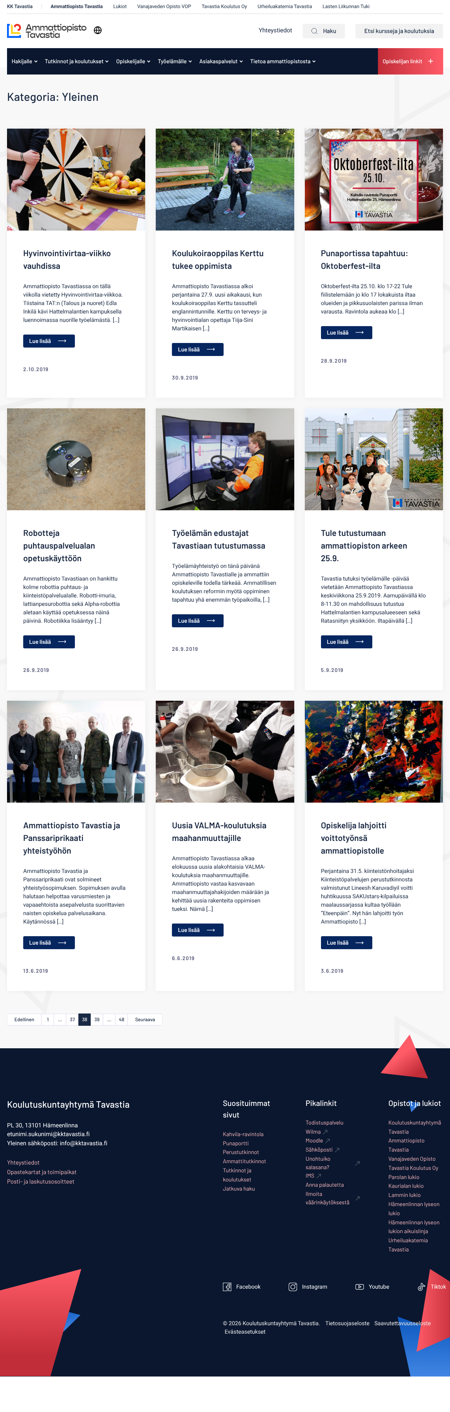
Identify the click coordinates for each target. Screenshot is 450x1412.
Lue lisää (40, 341)
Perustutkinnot (241, 1152)
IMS (310, 1175)
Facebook (248, 1287)
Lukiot (120, 6)
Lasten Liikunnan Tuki (346, 6)
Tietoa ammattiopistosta (280, 61)
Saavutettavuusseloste (402, 1323)
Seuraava (145, 1019)
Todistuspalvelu (324, 1122)
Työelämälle (172, 61)
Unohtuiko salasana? (318, 1163)
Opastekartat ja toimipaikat (42, 1171)
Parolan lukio (403, 1177)
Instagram (314, 1287)
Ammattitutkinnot (244, 1161)
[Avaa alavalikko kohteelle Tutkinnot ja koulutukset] (107, 61)
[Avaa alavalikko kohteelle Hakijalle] (36, 61)
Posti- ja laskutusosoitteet (41, 1181)
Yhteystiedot (275, 30)
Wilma (313, 1131)
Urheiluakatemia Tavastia (285, 6)
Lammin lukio (404, 1195)
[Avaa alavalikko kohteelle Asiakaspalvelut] (241, 61)
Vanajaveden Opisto (412, 1158)
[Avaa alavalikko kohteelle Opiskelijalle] (148, 61)
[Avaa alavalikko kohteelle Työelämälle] (190, 61)
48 (121, 1019)
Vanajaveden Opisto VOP (164, 6)
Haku (329, 30)
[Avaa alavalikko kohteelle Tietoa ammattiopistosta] (314, 61)
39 (97, 1019)
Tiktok (438, 1287)
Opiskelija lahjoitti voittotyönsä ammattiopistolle (354, 837)
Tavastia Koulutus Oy (224, 6)
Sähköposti (319, 1149)
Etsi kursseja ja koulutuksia (399, 30)
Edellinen (24, 1019)
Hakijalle (22, 61)
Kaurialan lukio (406, 1186)
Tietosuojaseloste (347, 1323)
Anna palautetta (325, 1184)
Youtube (379, 1287)
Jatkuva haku (239, 1188)
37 (72, 1019)
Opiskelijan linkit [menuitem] (402, 61)
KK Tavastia (20, 6)
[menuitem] (22, 61)
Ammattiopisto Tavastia (77, 6)
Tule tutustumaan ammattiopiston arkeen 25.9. (364, 545)
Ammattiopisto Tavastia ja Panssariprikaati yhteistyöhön (71, 837)
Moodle (314, 1140)
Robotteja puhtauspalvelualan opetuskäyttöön (59, 545)
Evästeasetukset (245, 1332)
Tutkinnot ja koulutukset (74, 61)
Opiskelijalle (130, 61)
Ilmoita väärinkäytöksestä (327, 1198)
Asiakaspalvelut (218, 61)
